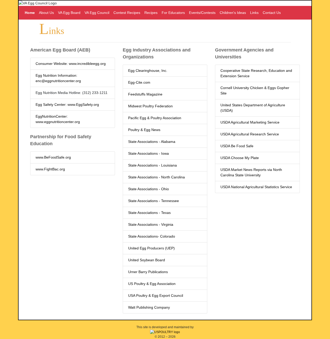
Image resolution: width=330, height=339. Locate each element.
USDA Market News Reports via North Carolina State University (251, 172)
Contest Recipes (126, 13)
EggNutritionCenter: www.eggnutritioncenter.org (58, 119)
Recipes (151, 13)
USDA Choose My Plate (239, 158)
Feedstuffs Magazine (145, 94)
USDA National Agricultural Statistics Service (256, 187)
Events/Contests (202, 13)
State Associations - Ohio (148, 189)
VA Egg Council (97, 13)
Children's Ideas (233, 13)
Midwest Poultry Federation (150, 106)
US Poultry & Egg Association (152, 284)
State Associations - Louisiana (152, 165)
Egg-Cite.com (139, 82)
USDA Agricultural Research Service (249, 134)
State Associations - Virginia (150, 224)
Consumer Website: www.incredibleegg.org (71, 64)
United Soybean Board (146, 260)
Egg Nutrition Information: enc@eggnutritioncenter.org (58, 78)
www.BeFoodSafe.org (53, 157)
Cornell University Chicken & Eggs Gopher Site (254, 90)
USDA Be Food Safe (236, 146)
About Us (46, 13)
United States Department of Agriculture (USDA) (252, 107)
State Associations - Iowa (148, 153)
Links (254, 13)
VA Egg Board (69, 13)
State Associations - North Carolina (156, 177)
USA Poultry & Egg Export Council (155, 295)
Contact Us (272, 13)
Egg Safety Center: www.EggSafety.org (67, 104)
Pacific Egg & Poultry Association (154, 118)
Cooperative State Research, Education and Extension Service (256, 73)
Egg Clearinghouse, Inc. (147, 70)
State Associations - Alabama (151, 142)
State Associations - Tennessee (153, 201)
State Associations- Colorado (151, 236)
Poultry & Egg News (144, 130)
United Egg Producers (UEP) (151, 248)
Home (30, 13)
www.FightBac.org (50, 169)
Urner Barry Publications (148, 272)
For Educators (173, 13)
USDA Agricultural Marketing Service (249, 122)
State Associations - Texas (149, 213)
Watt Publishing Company (149, 307)
